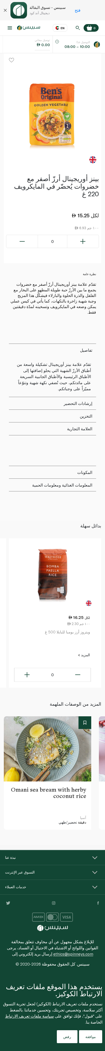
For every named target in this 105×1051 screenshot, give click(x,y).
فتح (78, 10)
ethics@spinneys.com (73, 953)
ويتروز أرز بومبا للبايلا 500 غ (67, 632)
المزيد (85, 655)
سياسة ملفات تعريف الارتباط (29, 1015)
